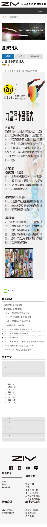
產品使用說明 (31, 493)
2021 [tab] (7, 379)
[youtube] (28, 466)
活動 (8, 56)
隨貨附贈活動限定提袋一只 (14, 309)
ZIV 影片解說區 (32, 496)
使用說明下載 (31, 490)
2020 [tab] (7, 418)
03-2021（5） (11, 400)
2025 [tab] (7, 363)
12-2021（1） (11, 384)
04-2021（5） (11, 397)
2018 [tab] (7, 427)
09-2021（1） (11, 392)
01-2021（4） (11, 403)
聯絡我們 (29, 484)
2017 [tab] (7, 431)
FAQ (27, 487)
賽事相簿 (35, 56)
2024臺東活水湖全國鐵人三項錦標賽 (18, 346)
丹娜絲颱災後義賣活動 (13, 305)
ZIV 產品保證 (8, 510)
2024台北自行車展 (11, 338)
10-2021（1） (11, 390)
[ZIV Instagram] (19, 466)
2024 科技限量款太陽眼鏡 (14, 325)
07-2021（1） (11, 395)
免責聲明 (29, 516)
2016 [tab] (7, 435)
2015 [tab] (7, 439)
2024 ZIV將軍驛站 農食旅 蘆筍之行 (18, 329)
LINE (10, 290)
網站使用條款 (31, 510)
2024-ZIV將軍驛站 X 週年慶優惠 (17, 321)
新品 (20, 56)
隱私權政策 (30, 513)
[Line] (36, 466)
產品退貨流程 (8, 513)
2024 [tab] (7, 367)
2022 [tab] (7, 375)
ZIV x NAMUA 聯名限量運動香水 (17, 350)
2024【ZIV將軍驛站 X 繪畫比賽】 (18, 317)
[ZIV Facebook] (11, 466)
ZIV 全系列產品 (32, 499)
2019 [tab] (7, 423)
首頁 (4, 17)
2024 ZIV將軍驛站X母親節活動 (16, 313)
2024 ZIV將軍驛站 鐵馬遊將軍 (16, 333)
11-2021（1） (11, 387)
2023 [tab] (7, 371)
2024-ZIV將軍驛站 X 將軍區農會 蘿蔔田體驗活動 (24, 342)
